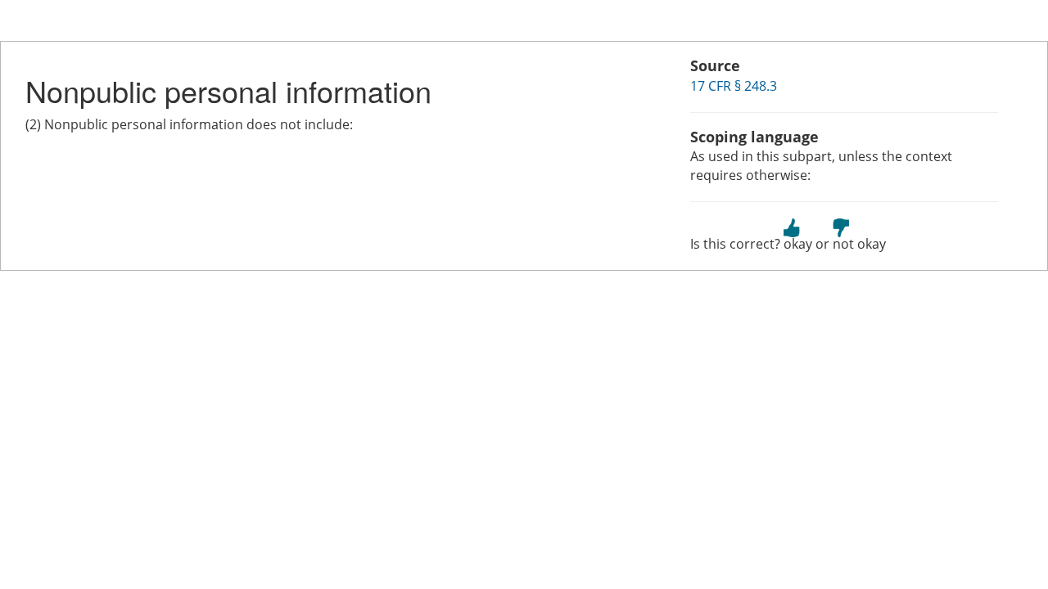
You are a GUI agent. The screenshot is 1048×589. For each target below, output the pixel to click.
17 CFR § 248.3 (733, 86)
